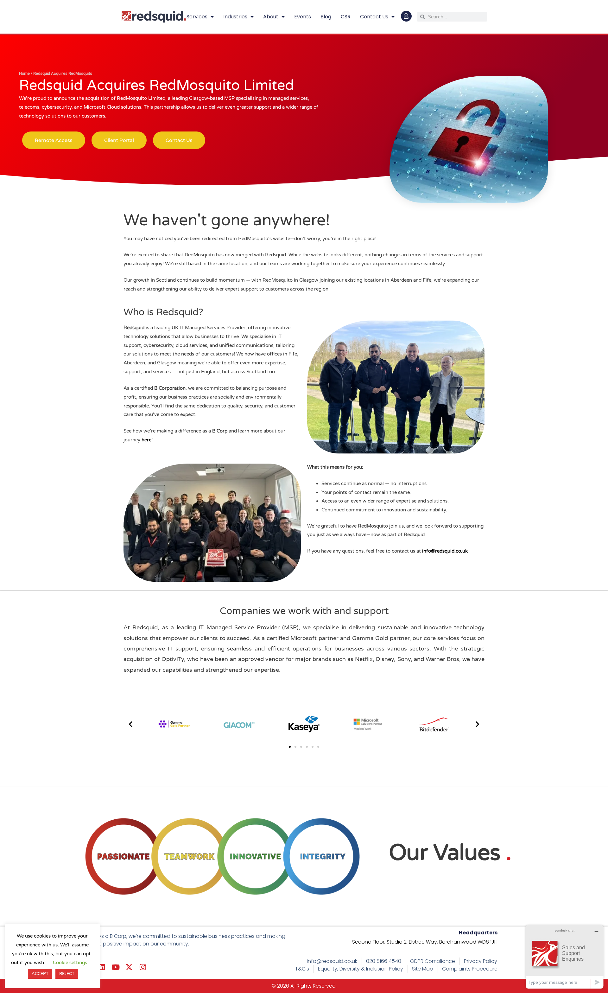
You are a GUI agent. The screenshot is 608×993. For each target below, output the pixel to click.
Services (197, 16)
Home (24, 73)
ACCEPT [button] (40, 973)
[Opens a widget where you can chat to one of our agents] (564, 957)
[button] (131, 724)
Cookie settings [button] (70, 962)
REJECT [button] (66, 973)
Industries (235, 16)
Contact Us (374, 16)
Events (302, 16)
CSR (346, 16)
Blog (325, 16)
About (270, 16)
